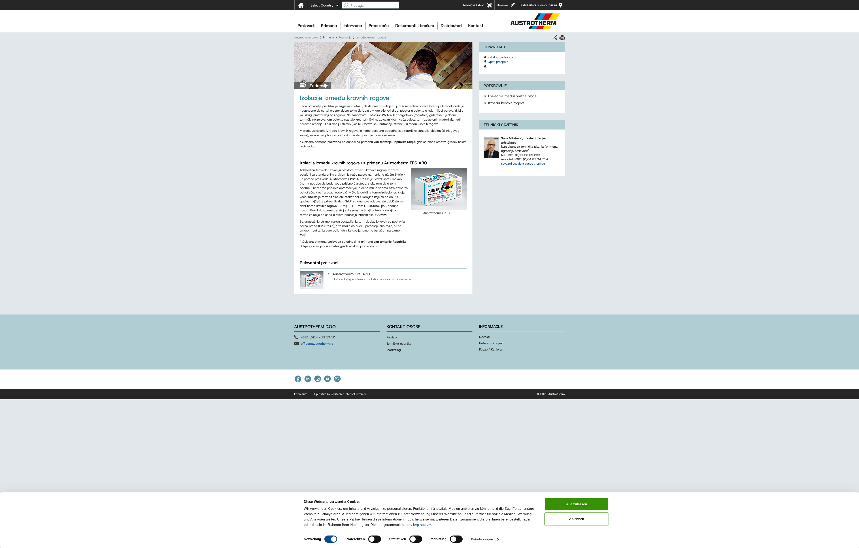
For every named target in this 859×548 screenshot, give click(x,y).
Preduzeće (379, 25)
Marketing (394, 350)
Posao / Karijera (490, 349)
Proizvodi (306, 25)
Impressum (422, 525)
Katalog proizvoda (500, 57)
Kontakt (475, 25)
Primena (329, 25)
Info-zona (353, 25)
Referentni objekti (491, 343)
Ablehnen (576, 519)
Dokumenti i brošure (414, 25)
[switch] (374, 539)
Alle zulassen (576, 504)
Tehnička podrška (399, 344)
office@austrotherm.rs (317, 344)
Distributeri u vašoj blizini (538, 5)
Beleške (502, 5)
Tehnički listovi (473, 5)
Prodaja (392, 337)
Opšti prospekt (498, 62)
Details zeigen (482, 539)
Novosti (484, 337)
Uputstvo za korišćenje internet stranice (340, 394)
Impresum (300, 394)
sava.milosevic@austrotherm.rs (523, 163)
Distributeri (451, 25)
